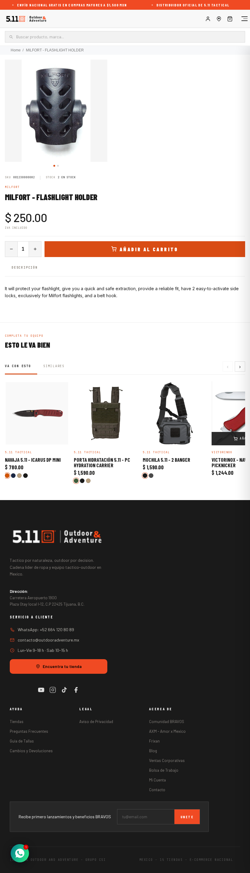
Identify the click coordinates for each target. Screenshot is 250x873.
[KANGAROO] (19, 475)
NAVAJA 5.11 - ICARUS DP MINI (33, 460)
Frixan (154, 741)
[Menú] (241, 19)
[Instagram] (52, 690)
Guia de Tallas (22, 741)
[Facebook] (76, 690)
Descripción (25, 268)
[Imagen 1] (54, 166)
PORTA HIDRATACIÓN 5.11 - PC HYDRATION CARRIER (102, 462)
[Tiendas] (218, 18)
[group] (56, 111)
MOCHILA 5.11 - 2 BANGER (166, 460)
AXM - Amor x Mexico (167, 731)
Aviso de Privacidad (96, 721)
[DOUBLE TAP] (151, 475)
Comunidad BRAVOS (166, 721)
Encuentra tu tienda (62, 666)
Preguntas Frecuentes (29, 731)
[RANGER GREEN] (76, 480)
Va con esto (18, 366)
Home (16, 50)
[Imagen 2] (58, 166)
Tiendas (16, 721)
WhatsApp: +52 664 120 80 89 (46, 629)
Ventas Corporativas (167, 760)
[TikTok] (64, 690)
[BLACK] (25, 475)
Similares (54, 366)
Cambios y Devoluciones (31, 750)
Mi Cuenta (157, 779)
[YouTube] (41, 690)
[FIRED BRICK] (7, 475)
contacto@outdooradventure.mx (48, 639)
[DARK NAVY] (13, 475)
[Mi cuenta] (207, 18)
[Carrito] (229, 18)
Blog (153, 750)
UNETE (187, 817)
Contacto (157, 789)
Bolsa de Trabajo (163, 770)
